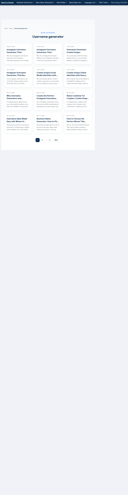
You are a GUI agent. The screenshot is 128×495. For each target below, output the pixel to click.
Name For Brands (7, 3)
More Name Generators (44, 3)
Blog (11, 28)
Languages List (89, 3)
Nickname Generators (24, 3)
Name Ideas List (75, 3)
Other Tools (103, 3)
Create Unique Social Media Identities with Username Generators (47, 75)
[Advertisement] (48, 12)
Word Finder (61, 3)
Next (56, 140)
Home (6, 28)
